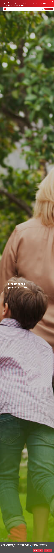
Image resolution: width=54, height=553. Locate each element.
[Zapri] (51, 544)
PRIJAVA (42, 9)
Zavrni (48, 550)
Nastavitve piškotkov (5, 550)
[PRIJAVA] (42, 9)
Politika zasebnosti (35, 546)
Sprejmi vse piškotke (38, 550)
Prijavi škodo (45, 3)
